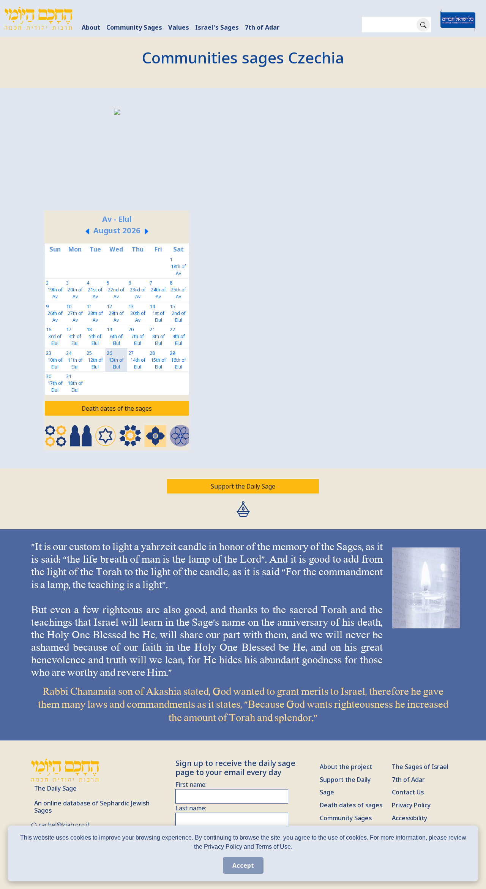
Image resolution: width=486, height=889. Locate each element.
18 (89, 329)
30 (48, 376)
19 (109, 329)
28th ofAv (95, 316)
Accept (243, 865)
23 (48, 353)
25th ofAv (178, 293)
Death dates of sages (351, 805)
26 (109, 353)
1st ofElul (158, 316)
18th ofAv (178, 270)
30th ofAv (137, 316)
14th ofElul (137, 363)
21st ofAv (95, 293)
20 (131, 329)
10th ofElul (55, 363)
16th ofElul (178, 363)
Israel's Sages (217, 27)
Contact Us (408, 792)
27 (131, 353)
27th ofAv (75, 316)
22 (172, 329)
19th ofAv (55, 293)
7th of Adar (262, 27)
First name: (191, 784)
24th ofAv (158, 293)
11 (89, 306)
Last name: (190, 808)
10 (68, 306)
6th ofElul (116, 339)
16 (48, 329)
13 (131, 306)
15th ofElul (158, 363)
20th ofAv (75, 293)
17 (68, 329)
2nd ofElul (179, 316)
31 (68, 376)
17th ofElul (55, 386)
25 (89, 353)
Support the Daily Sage (243, 486)
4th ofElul (75, 339)
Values (178, 27)
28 (152, 353)
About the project (346, 766)
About (91, 27)
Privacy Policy (411, 805)
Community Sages (134, 27)
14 (152, 306)
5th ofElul (95, 339)
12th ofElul (95, 363)
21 (152, 329)
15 (172, 306)
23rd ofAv (138, 293)
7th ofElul (137, 339)
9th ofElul (178, 339)
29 (172, 353)
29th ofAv (116, 316)
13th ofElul (116, 363)
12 (109, 306)
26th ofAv (55, 316)
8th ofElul (158, 339)
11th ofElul (75, 363)
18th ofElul (75, 386)
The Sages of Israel (420, 766)
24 (68, 353)
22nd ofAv (116, 293)
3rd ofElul (55, 339)
